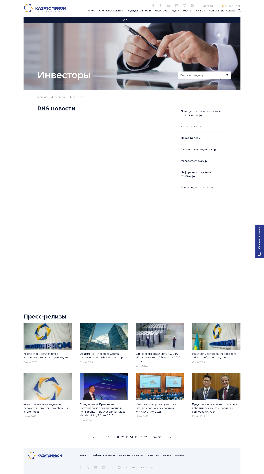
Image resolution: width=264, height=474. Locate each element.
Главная (42, 97)
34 (155, 437)
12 (122, 437)
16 (141, 437)
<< (94, 437)
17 (145, 437)
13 (127, 437)
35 (159, 437)
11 (118, 437)
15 (136, 437)
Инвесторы (58, 97)
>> (169, 437)
